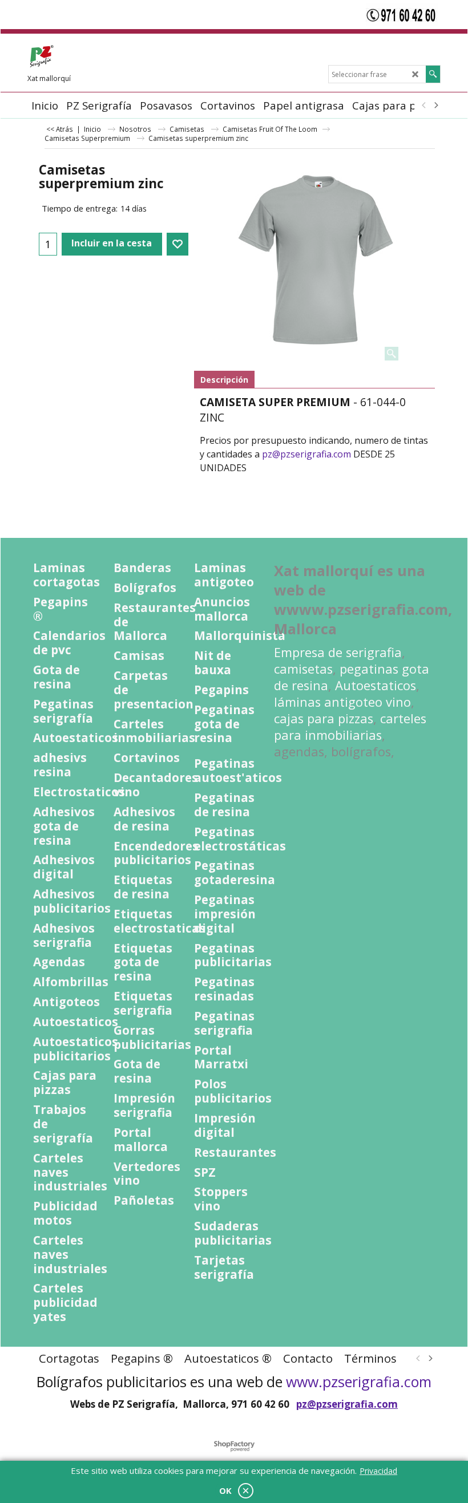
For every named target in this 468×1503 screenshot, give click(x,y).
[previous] (424, 105)
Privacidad (378, 1470)
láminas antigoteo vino (342, 702)
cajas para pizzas (323, 718)
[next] (435, 105)
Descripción (224, 379)
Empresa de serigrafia (338, 652)
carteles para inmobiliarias (350, 726)
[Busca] (433, 74)
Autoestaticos (375, 685)
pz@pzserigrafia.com (306, 454)
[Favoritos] (177, 244)
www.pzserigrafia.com (358, 1381)
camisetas (303, 669)
